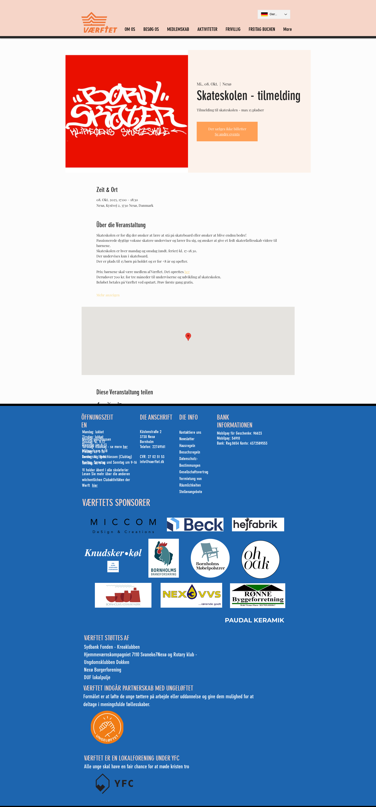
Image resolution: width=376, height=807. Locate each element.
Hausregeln (187, 445)
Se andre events (227, 134)
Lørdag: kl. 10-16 (94, 456)
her (125, 446)
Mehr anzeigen (108, 295)
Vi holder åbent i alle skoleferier (105, 469)
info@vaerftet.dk (152, 461)
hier (95, 485)
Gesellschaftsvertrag (193, 471)
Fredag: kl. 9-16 (93, 451)
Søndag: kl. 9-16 (93, 462)
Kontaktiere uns (190, 432)
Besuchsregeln (189, 452)
